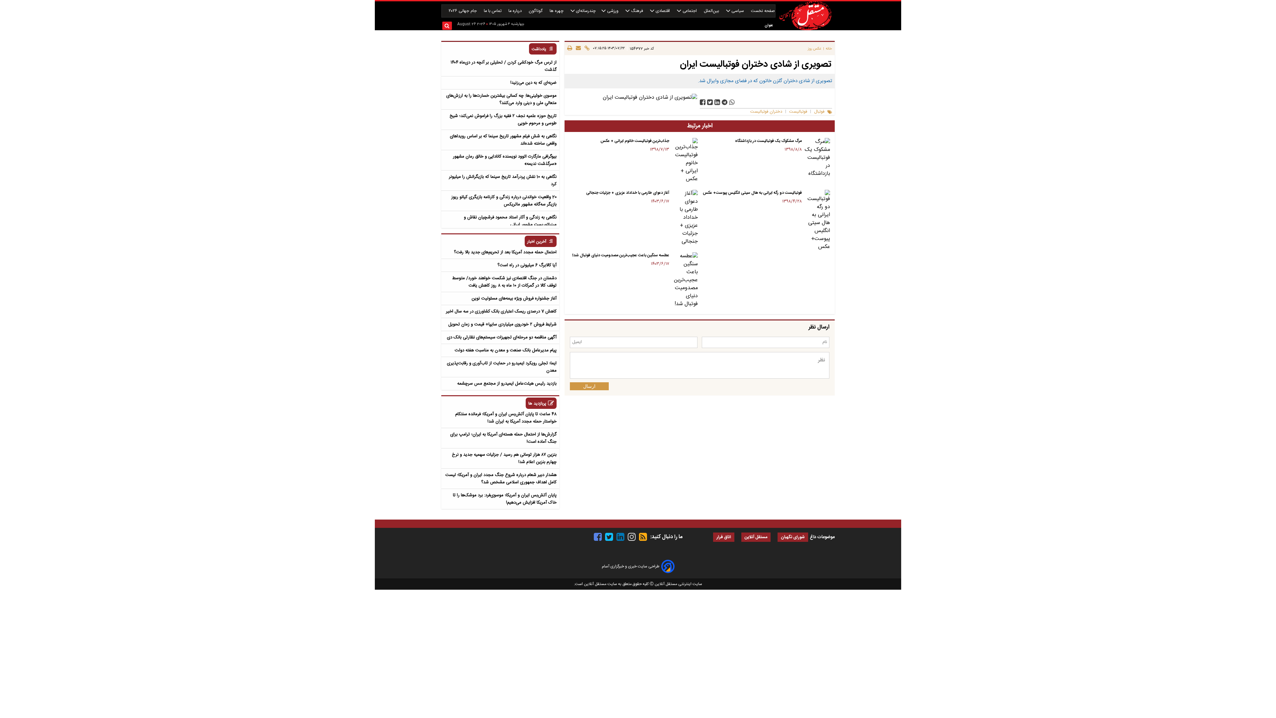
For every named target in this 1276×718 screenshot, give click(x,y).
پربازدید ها (537, 403)
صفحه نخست (763, 11)
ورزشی (613, 11)
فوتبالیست (798, 112)
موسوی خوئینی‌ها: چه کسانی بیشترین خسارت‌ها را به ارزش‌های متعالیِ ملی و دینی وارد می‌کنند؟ (501, 99)
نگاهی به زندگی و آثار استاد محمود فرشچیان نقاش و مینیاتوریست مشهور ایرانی (510, 221)
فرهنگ (637, 11)
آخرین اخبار (536, 241)
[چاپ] (569, 49)
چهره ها (557, 11)
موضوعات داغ (822, 537)
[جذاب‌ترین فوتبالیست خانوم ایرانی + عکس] (684, 160)
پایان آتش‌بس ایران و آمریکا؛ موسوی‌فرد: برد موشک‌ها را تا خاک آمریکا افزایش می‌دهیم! (505, 499)
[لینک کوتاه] (586, 49)
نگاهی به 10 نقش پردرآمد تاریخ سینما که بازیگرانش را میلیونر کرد (503, 180)
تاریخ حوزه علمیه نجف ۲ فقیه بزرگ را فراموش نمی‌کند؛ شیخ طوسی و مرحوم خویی (503, 119)
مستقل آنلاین (756, 537)
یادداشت (539, 49)
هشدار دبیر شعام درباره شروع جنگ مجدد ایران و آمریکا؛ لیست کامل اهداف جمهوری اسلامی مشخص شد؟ (501, 478)
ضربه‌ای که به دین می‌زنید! (533, 82)
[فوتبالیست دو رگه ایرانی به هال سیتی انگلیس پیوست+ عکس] (817, 220)
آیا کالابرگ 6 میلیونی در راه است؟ (527, 265)
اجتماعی (689, 11)
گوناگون (536, 11)
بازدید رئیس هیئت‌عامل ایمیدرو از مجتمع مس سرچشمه (507, 383)
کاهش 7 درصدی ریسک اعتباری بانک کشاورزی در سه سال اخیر (501, 311)
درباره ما (515, 11)
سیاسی (737, 11)
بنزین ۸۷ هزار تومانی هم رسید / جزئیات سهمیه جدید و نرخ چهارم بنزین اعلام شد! (504, 458)
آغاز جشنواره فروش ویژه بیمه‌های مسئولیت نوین (514, 298)
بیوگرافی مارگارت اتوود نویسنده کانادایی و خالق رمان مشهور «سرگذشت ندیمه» (505, 160)
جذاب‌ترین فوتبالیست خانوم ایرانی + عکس (634, 141)
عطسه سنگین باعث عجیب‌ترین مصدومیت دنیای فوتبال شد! (620, 255)
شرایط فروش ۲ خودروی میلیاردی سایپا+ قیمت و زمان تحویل (502, 324)
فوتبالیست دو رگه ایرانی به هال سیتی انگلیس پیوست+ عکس (752, 192)
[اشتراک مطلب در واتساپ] (732, 102)
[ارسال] (577, 49)
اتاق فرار (723, 537)
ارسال (589, 386)
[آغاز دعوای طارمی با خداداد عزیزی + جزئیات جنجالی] (684, 218)
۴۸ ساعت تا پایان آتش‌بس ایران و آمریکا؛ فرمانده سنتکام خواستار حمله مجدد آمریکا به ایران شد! (506, 418)
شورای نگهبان (793, 537)
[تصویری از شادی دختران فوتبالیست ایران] (724, 102)
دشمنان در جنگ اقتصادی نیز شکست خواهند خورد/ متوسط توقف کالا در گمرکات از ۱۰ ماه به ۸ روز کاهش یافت (504, 282)
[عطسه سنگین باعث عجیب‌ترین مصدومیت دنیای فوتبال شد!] (684, 280)
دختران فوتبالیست (766, 112)
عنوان (769, 25)
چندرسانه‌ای (585, 11)
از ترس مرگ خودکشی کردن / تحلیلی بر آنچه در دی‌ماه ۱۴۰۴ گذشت (504, 66)
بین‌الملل (712, 11)
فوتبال (819, 112)
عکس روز (814, 49)
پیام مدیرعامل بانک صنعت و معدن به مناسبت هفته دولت (506, 350)
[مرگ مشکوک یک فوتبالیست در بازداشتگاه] (817, 158)
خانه (829, 49)
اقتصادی (662, 11)
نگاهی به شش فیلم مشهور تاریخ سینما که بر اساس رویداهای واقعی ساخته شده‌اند (503, 140)
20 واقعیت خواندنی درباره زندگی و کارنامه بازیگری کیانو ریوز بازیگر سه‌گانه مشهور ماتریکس (504, 200)
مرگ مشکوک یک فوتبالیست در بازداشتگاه (768, 141)
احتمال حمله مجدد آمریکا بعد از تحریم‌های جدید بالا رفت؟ (505, 252)
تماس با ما (493, 11)
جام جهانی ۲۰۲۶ (463, 11)
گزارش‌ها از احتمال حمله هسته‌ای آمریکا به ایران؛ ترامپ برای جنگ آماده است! (503, 438)
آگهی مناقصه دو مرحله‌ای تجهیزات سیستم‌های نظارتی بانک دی (502, 337)
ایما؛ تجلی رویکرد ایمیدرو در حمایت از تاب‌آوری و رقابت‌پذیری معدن (502, 367)
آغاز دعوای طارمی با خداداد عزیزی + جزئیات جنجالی (627, 192)
